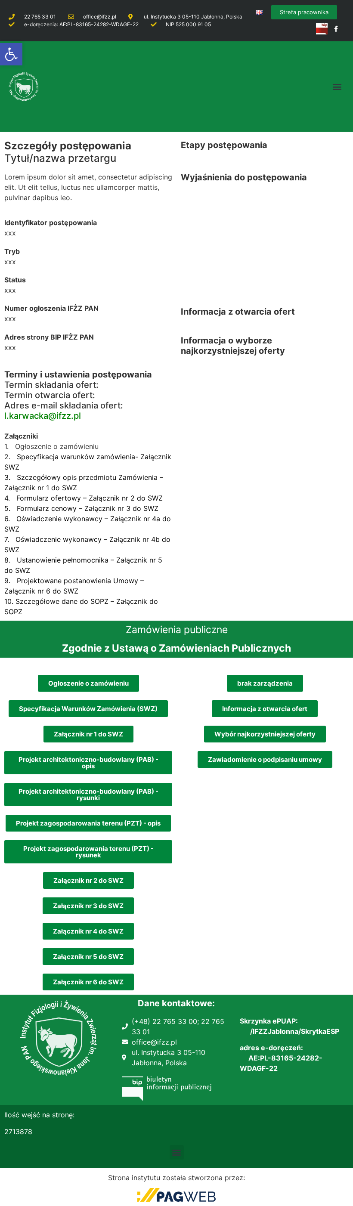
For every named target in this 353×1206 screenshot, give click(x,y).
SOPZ (13, 611)
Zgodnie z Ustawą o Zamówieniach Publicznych (176, 648)
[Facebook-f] (336, 28)
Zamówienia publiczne (177, 630)
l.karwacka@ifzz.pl (42, 416)
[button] (11, 54)
